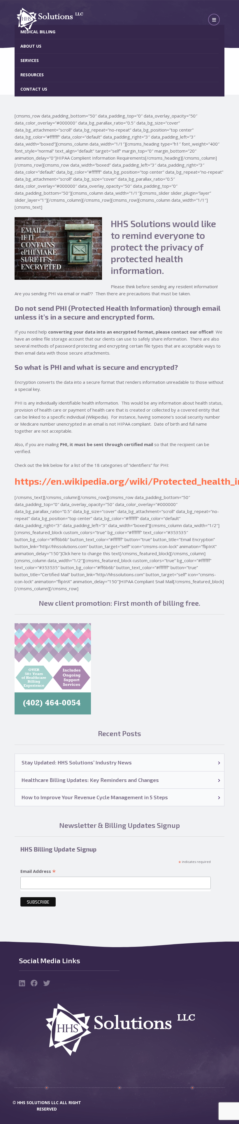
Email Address (38, 871)
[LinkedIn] (22, 984)
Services (29, 60)
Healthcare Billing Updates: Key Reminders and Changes (90, 780)
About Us (30, 46)
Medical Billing (37, 31)
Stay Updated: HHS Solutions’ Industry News (77, 762)
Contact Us (33, 89)
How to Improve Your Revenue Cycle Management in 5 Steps (95, 797)
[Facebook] (35, 984)
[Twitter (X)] (46, 984)
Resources (32, 74)
